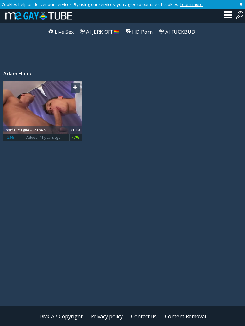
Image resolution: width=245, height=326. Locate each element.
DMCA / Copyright (61, 316)
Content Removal (185, 316)
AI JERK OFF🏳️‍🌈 (102, 31)
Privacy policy (107, 316)
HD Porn (142, 31)
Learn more (191, 4)
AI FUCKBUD (179, 31)
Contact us (144, 316)
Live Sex (63, 31)
